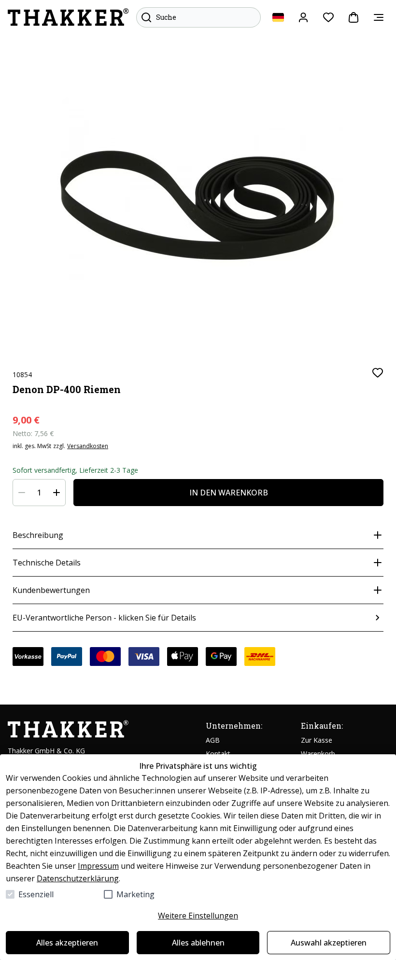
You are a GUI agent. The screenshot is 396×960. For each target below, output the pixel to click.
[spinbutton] (39, 493)
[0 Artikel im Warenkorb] (353, 17)
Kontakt (218, 753)
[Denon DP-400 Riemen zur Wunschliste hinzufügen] (377, 373)
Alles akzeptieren (67, 942)
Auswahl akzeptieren (329, 942)
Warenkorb (318, 753)
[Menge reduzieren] (21, 493)
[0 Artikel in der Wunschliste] (328, 17)
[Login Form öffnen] (303, 17)
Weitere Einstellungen (198, 915)
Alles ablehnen (198, 942)
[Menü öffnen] (378, 17)
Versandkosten (87, 446)
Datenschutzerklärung (78, 878)
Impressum (98, 866)
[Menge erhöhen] (56, 493)
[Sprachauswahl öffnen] (278, 17)
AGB (213, 740)
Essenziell (36, 894)
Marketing (135, 894)
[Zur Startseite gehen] (68, 17)
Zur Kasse (316, 740)
